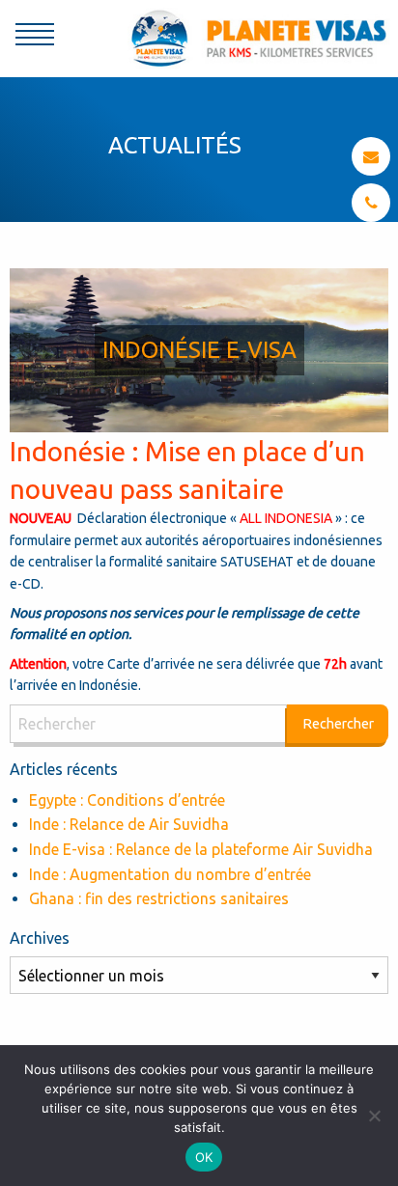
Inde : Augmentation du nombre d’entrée (170, 874)
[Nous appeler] (371, 202)
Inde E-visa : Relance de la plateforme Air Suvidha (201, 849)
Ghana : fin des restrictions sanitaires (159, 898)
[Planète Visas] (259, 36)
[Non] (374, 1115)
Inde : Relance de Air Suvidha (129, 824)
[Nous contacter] (371, 156)
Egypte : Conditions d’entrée (127, 800)
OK (204, 1157)
